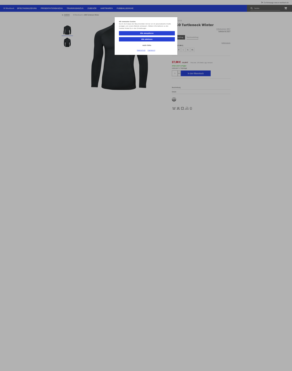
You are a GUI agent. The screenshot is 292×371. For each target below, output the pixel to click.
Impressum (151, 50)
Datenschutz (141, 50)
